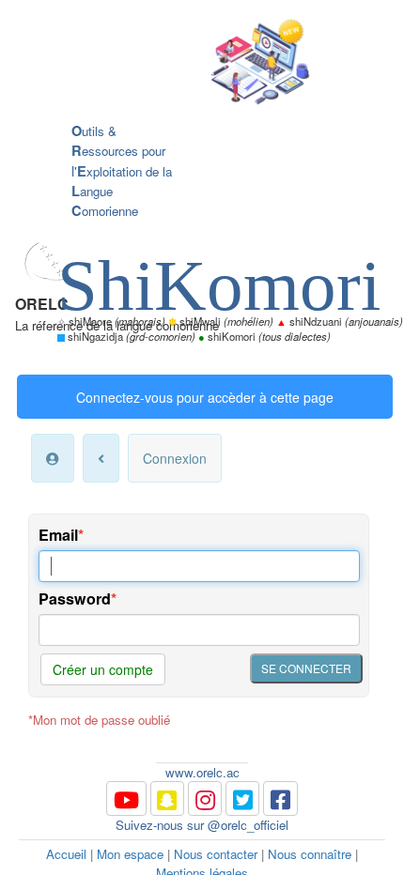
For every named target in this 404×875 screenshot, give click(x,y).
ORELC (42, 304)
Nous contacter (215, 854)
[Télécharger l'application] (188, 63)
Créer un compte (103, 669)
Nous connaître (309, 854)
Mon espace (130, 854)
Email (58, 534)
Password (75, 598)
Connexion (175, 458)
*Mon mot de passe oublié (99, 720)
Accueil (66, 854)
